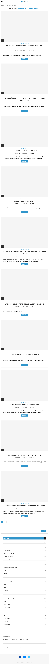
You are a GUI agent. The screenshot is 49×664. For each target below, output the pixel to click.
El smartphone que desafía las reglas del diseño (24, 506)
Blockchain (25, 547)
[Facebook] (20, 657)
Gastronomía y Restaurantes (25, 578)
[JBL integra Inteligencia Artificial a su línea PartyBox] (24, 26)
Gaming (25, 576)
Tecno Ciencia (25, 607)
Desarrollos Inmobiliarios (25, 553)
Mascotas (25, 590)
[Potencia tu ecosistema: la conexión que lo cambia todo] (24, 232)
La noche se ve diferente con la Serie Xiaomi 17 (24, 304)
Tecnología (25, 621)
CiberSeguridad (25, 550)
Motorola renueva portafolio (24, 151)
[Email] (24, 657)
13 (12, 522)
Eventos (25, 570)
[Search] (47, 1)
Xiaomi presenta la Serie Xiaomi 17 (24, 405)
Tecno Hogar (25, 612)
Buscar (4, 528)
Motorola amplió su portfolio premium (24, 455)
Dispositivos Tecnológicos (25, 556)
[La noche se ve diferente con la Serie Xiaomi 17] (24, 284)
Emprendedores (25, 561)
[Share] (2, 40)
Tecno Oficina (25, 618)
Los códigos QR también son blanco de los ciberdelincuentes (15, 644)
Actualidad (25, 542)
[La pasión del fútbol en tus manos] (24, 335)
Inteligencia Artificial (25, 581)
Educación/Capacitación (25, 559)
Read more (24, 58)
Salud (25, 601)
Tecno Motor (25, 615)
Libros (25, 587)
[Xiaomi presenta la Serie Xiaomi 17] (24, 385)
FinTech (25, 573)
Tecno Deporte (25, 610)
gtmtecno (19, 50)
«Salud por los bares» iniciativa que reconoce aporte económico (15, 639)
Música (25, 593)
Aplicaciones (25, 544)
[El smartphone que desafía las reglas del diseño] (24, 486)
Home (2, 5)
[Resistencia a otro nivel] (24, 181)
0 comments (31, 50)
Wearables (25, 627)
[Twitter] (29, 657)
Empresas (25, 564)
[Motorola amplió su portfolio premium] (24, 435)
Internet (25, 584)
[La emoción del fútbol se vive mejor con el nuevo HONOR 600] (24, 79)
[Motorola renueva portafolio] (24, 131)
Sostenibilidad (25, 604)
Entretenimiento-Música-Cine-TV (25, 567)
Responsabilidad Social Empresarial (25, 598)
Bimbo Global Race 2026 (7, 636)
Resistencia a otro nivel (24, 201)
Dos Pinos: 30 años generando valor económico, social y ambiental (16, 647)
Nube (25, 595)
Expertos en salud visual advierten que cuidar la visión (13, 642)
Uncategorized (25, 624)
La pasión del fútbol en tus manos (24, 354)
